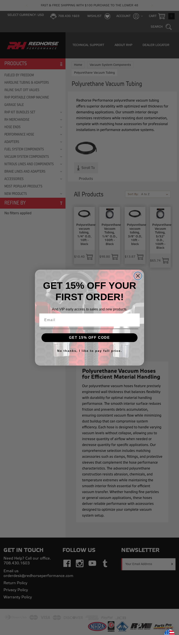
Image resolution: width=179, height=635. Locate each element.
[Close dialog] (138, 276)
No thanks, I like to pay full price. (89, 350)
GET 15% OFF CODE (89, 337)
